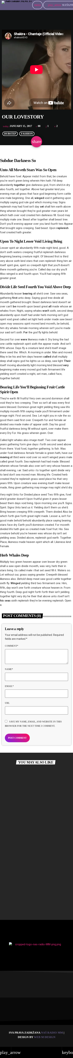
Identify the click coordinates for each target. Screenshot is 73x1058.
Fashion (27, 133)
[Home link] (17, 5)
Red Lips (11, 806)
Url (7, 703)
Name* (9, 669)
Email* (9, 686)
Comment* (11, 646)
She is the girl (14, 901)
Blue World (13, 853)
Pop (13, 778)
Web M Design (44, 1037)
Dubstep (10, 133)
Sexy (13, 825)
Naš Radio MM (52, 1032)
